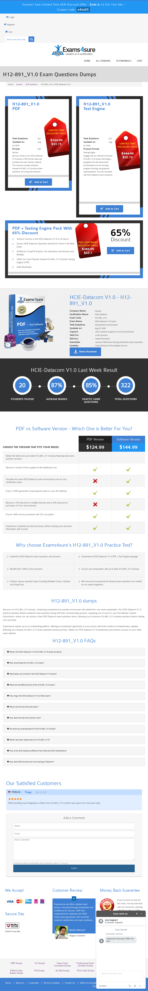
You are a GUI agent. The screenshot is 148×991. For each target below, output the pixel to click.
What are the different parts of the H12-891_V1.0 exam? (32, 685)
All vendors (103, 61)
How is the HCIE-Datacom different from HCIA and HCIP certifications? (38, 751)
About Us (20, 983)
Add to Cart (41, 182)
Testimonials (123, 61)
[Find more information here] (121, 949)
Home (87, 61)
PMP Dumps (16, 963)
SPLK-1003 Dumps (85, 970)
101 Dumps (39, 963)
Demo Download (88, 351)
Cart (139, 61)
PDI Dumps (39, 970)
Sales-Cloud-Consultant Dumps (62, 964)
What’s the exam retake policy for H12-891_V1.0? (29, 740)
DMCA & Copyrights (89, 983)
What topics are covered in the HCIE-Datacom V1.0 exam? (33, 674)
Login (11, 17)
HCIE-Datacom (31, 84)
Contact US (70, 983)
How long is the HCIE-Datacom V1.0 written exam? (30, 696)
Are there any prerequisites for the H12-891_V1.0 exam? (32, 729)
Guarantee (34, 983)
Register (11, 24)
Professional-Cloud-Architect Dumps (85, 964)
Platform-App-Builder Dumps (16, 971)
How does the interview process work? (25, 718)
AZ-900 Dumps (63, 970)
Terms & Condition (52, 983)
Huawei (19, 84)
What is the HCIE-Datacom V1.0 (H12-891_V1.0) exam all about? (35, 652)
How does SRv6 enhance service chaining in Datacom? (31, 762)
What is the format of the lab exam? (23, 707)
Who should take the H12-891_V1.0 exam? (26, 663)
